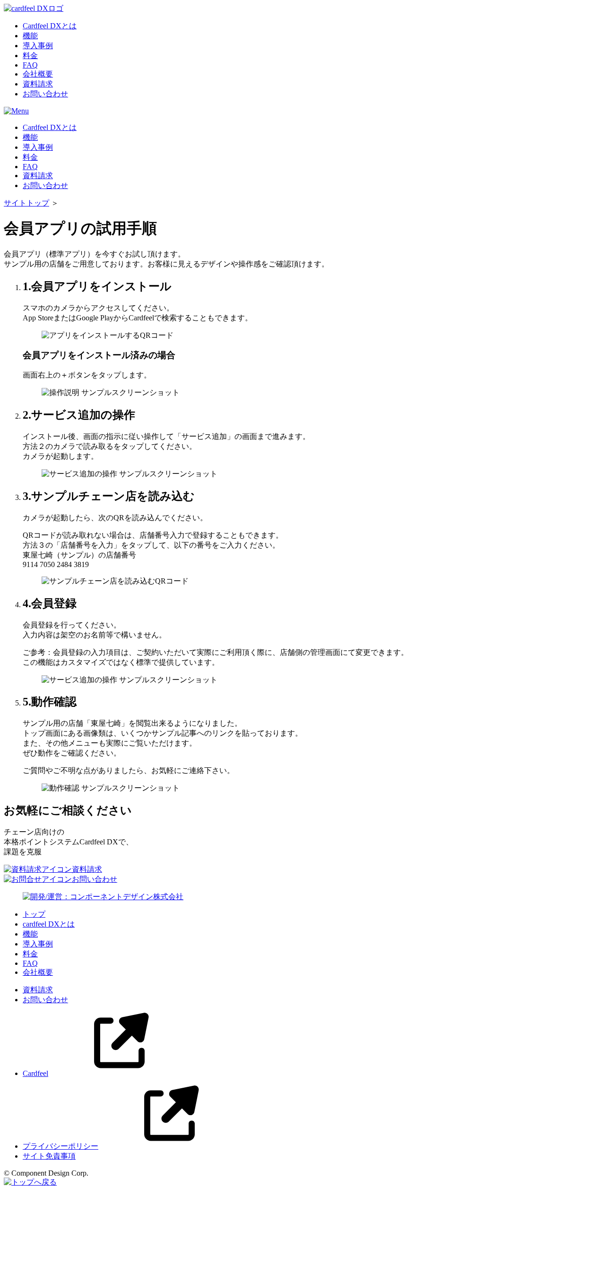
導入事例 (38, 46)
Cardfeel (35, 1073)
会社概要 (38, 74)
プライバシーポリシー (60, 1146)
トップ (34, 914)
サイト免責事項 (49, 1156)
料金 (30, 56)
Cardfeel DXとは (50, 26)
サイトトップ (26, 203)
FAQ (30, 65)
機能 (30, 36)
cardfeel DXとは (49, 924)
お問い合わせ (45, 94)
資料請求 (38, 84)
